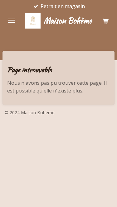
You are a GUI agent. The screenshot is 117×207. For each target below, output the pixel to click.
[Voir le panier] (105, 21)
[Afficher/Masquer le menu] (11, 21)
